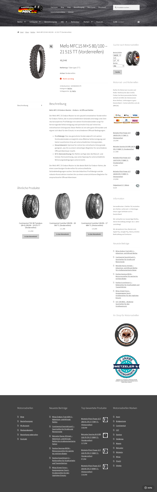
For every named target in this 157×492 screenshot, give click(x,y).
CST (117, 430)
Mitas (118, 457)
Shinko (118, 465)
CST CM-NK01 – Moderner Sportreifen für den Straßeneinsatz (124, 304)
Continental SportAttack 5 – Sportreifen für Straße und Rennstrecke (126, 259)
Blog (62, 7)
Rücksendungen (26, 430)
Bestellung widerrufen (29, 434)
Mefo (74, 91)
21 (70, 91)
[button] (51, 46)
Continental (121, 425)
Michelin (119, 452)
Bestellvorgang (79, 7)
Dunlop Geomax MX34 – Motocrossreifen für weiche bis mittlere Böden (127, 276)
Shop (69, 7)
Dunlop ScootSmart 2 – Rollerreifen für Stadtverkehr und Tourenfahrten (127, 285)
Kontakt (71, 12)
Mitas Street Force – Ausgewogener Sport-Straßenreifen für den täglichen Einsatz (127, 294)
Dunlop (119, 434)
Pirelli (118, 461)
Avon (118, 417)
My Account (24, 425)
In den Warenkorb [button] (30, 236)
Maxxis (118, 443)
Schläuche (33, 22)
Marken (86, 22)
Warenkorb (102, 7)
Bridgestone (121, 421)
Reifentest (75, 22)
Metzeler (119, 448)
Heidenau (119, 439)
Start (22, 32)
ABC (62, 22)
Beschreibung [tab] (22, 105)
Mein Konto (91, 7)
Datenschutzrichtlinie (58, 12)
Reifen (20, 22)
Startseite (54, 7)
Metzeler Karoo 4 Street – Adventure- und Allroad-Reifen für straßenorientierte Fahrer (126, 268)
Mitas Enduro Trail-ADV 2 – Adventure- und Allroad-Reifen (126, 252)
